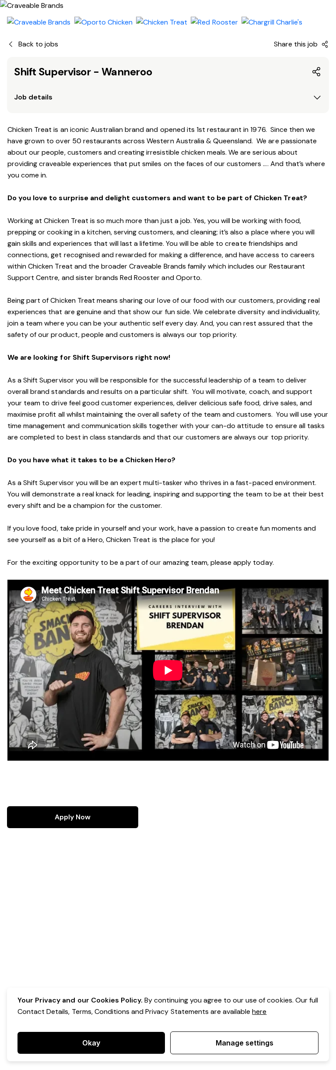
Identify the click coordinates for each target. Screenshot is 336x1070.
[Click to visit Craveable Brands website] (39, 22)
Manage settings (244, 1042)
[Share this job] (317, 72)
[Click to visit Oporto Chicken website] (103, 22)
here (259, 1011)
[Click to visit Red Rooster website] (214, 22)
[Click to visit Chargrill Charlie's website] (272, 22)
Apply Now (73, 817)
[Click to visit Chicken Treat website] (161, 22)
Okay (91, 1042)
